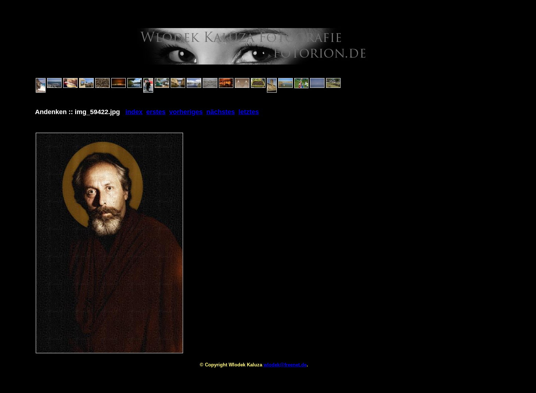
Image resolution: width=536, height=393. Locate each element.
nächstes (220, 112)
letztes (248, 112)
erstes (156, 112)
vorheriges (186, 112)
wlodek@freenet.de (285, 364)
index (134, 112)
